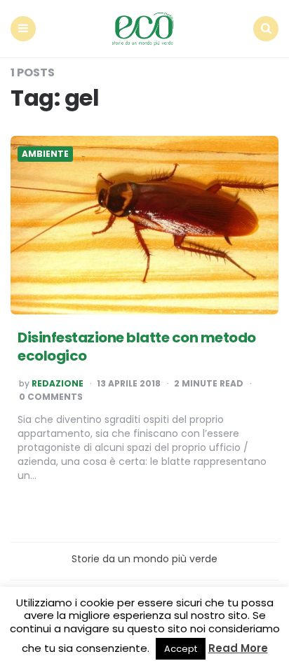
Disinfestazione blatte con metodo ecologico (137, 347)
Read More (238, 648)
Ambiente (45, 154)
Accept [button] (180, 648)
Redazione (57, 384)
